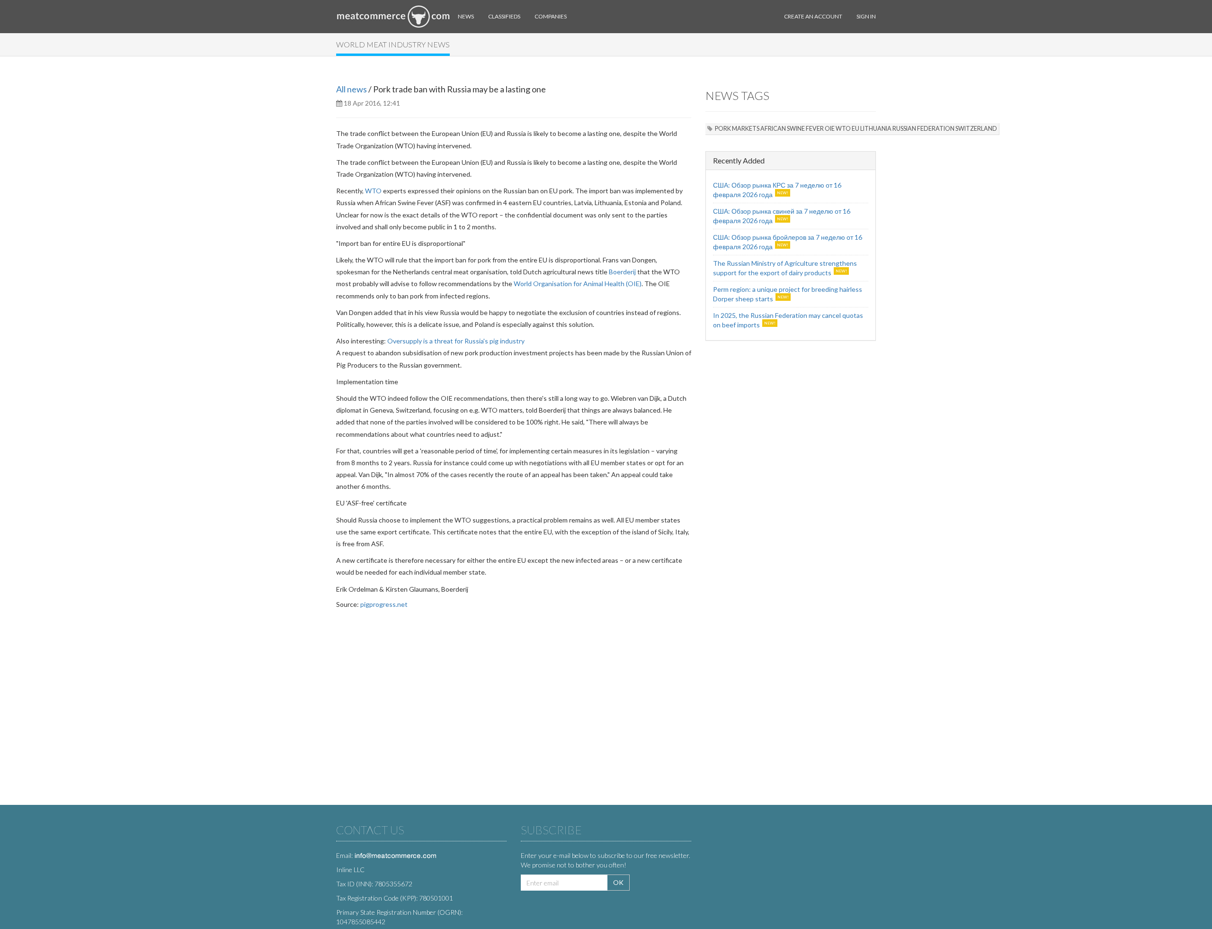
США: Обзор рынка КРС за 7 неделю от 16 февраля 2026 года (777, 189)
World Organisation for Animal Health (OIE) (578, 284)
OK (618, 882)
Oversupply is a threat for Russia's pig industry (456, 341)
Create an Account (813, 16)
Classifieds (504, 16)
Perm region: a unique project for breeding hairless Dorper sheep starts (787, 294)
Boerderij (622, 272)
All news (351, 89)
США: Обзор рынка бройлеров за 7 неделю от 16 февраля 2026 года (787, 242)
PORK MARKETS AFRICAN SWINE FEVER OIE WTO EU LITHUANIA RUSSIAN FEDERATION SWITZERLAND (856, 128)
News (466, 16)
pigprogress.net (384, 604)
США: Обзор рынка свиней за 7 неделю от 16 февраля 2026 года (781, 216)
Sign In (866, 16)
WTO (373, 191)
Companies (551, 16)
